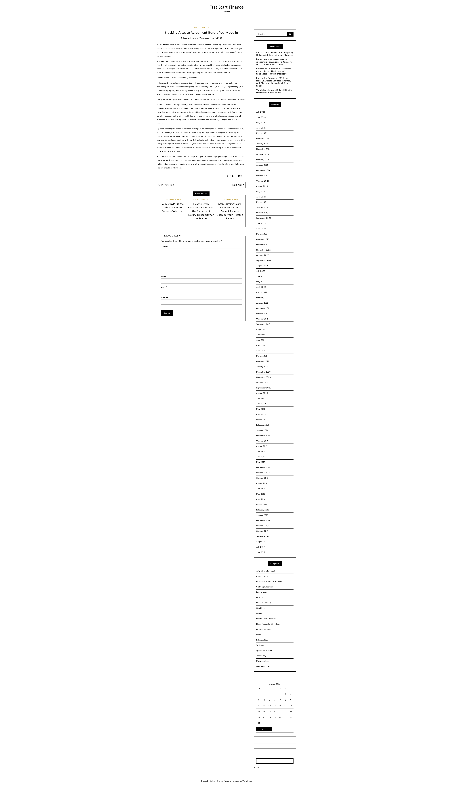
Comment (165, 246)
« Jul (264, 729)
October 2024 (262, 181)
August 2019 (261, 446)
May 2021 (260, 345)
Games (259, 613)
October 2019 (262, 441)
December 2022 (263, 245)
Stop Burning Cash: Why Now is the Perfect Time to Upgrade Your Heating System (229, 211)
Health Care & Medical (266, 619)
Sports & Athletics (264, 650)
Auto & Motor (262, 576)
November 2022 (263, 250)
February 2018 (262, 510)
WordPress (247, 781)
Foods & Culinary (263, 603)
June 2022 (261, 276)
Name (164, 276)
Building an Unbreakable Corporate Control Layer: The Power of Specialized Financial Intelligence (273, 71)
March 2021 (261, 356)
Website (164, 297)
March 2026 (261, 133)
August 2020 (262, 393)
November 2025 (263, 149)
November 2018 (263, 473)
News (258, 635)
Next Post (237, 185)
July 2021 (260, 335)
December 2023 (263, 213)
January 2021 (262, 367)
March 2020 (261, 420)
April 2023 (261, 229)
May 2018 (260, 494)
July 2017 (260, 547)
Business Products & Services (269, 582)
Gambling (260, 608)
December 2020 (263, 372)
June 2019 (260, 457)
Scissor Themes (217, 781)
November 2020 (263, 377)
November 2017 (263, 526)
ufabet (256, 768)
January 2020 (262, 430)
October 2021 (262, 319)
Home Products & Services (268, 624)
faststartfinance (189, 38)
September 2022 (263, 260)
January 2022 (262, 303)
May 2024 (260, 192)
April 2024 (261, 197)
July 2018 (260, 489)
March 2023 (261, 234)
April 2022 (261, 287)
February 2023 (262, 239)
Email (164, 287)
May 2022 (260, 282)
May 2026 (260, 123)
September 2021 (263, 324)
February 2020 (263, 425)
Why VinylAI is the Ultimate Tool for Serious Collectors (173, 208)
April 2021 (260, 351)
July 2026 (260, 112)
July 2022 (260, 271)
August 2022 (262, 266)
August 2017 (261, 542)
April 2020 (261, 414)
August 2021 (261, 329)
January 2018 (262, 515)
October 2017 (262, 531)
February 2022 (262, 298)
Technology (261, 656)
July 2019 (260, 451)
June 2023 (261, 223)
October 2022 (262, 255)
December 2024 (263, 170)
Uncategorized (201, 28)
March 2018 (261, 505)
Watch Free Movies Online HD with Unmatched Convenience (274, 91)
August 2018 (261, 483)
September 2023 (263, 218)
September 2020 (263, 388)
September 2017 (263, 536)
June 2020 (261, 404)
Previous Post (167, 185)
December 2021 (263, 308)
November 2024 (263, 176)
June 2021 (260, 340)
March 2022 (261, 292)
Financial (260, 597)
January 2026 (262, 144)
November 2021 (263, 314)
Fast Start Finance (226, 7)
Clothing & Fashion (264, 587)
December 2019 (263, 436)
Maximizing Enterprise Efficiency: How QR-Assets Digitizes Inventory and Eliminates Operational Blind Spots (273, 82)
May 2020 (261, 409)
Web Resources (263, 666)
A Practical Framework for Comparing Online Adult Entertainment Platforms (275, 54)
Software (260, 645)
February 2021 (262, 361)
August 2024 (262, 186)
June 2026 (261, 117)
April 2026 (261, 128)
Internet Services (263, 629)
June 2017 (260, 552)
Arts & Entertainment (265, 571)
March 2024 (261, 202)
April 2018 (260, 499)
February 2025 (262, 160)
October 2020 (262, 383)
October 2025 (262, 154)
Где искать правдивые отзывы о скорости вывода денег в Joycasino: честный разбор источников (274, 62)
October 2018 (262, 478)
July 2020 (260, 398)
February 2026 (262, 138)
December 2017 (263, 520)
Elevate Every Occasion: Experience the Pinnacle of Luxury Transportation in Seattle (201, 211)
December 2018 (263, 467)
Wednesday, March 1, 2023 (210, 38)
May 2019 (260, 462)
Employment (261, 592)
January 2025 (262, 165)
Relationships (262, 640)
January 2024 (262, 207)
